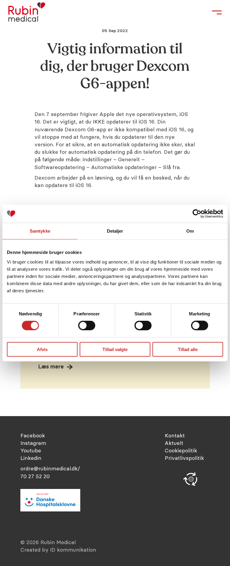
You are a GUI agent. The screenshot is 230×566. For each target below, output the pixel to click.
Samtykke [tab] (40, 231)
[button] (191, 479)
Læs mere (51, 366)
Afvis (42, 349)
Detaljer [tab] (115, 231)
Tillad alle (188, 349)
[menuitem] (187, 435)
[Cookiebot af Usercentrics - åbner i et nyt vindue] (197, 213)
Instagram (33, 442)
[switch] (86, 325)
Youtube (30, 450)
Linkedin (30, 457)
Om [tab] (190, 231)
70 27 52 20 (35, 476)
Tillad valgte (115, 349)
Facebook (32, 435)
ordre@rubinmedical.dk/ (50, 468)
